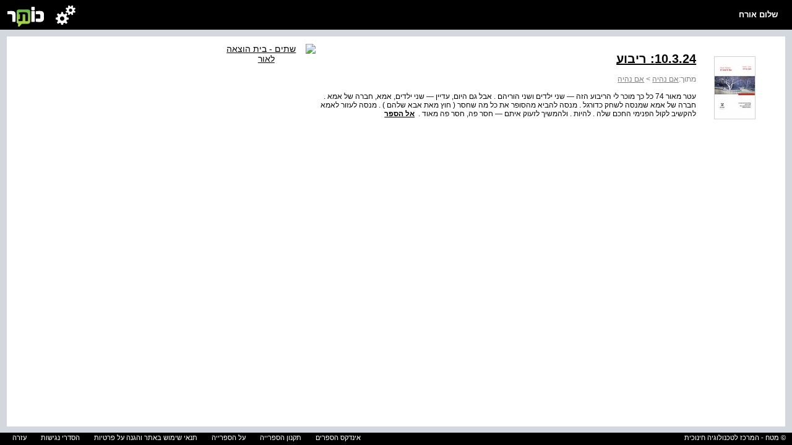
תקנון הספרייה (280, 437)
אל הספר (399, 113)
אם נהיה (665, 79)
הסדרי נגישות (60, 437)
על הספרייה (229, 437)
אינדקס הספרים (338, 437)
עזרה (19, 437)
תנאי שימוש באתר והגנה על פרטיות (145, 437)
